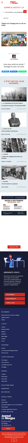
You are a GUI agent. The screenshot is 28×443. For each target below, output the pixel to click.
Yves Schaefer (9, 12)
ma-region (5, 392)
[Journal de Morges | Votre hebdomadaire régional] (14, 2)
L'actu (4, 324)
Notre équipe (4, 407)
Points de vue (4, 353)
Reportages (4, 336)
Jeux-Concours (5, 362)
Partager (23, 71)
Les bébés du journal (6, 364)
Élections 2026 (5, 329)
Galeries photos (5, 317)
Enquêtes (5, 388)
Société (3, 338)
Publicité (3, 400)
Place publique (7, 357)
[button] (2, 3)
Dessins (3, 348)
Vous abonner (10, 294)
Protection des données (7, 411)
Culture (3, 327)
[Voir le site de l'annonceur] (14, 205)
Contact (8, 428)
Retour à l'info (14, 247)
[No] (26, 437)
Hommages (4, 360)
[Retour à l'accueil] (8, 417)
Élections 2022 (7, 385)
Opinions (5, 345)
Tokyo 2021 (4, 381)
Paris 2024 (4, 379)
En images (5, 312)
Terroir (3, 341)
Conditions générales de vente (9, 409)
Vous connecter (11, 298)
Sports (4, 371)
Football (3, 374)
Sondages (4, 367)
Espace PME (4, 402)
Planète (3, 331)
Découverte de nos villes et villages (10, 315)
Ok (14, 440)
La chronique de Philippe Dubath (9, 350)
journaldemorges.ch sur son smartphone (11, 404)
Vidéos (3, 319)
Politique (3, 334)
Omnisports (4, 376)
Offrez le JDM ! (10, 302)
